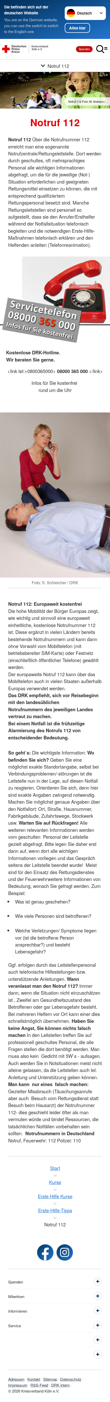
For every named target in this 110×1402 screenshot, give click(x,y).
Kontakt (33, 1379)
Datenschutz (70, 1379)
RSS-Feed (39, 1385)
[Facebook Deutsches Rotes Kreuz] (45, 1252)
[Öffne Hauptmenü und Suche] (102, 49)
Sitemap (50, 1379)
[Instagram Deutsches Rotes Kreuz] (65, 1252)
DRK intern (60, 1385)
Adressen (16, 1379)
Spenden (84, 49)
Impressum (17, 1385)
